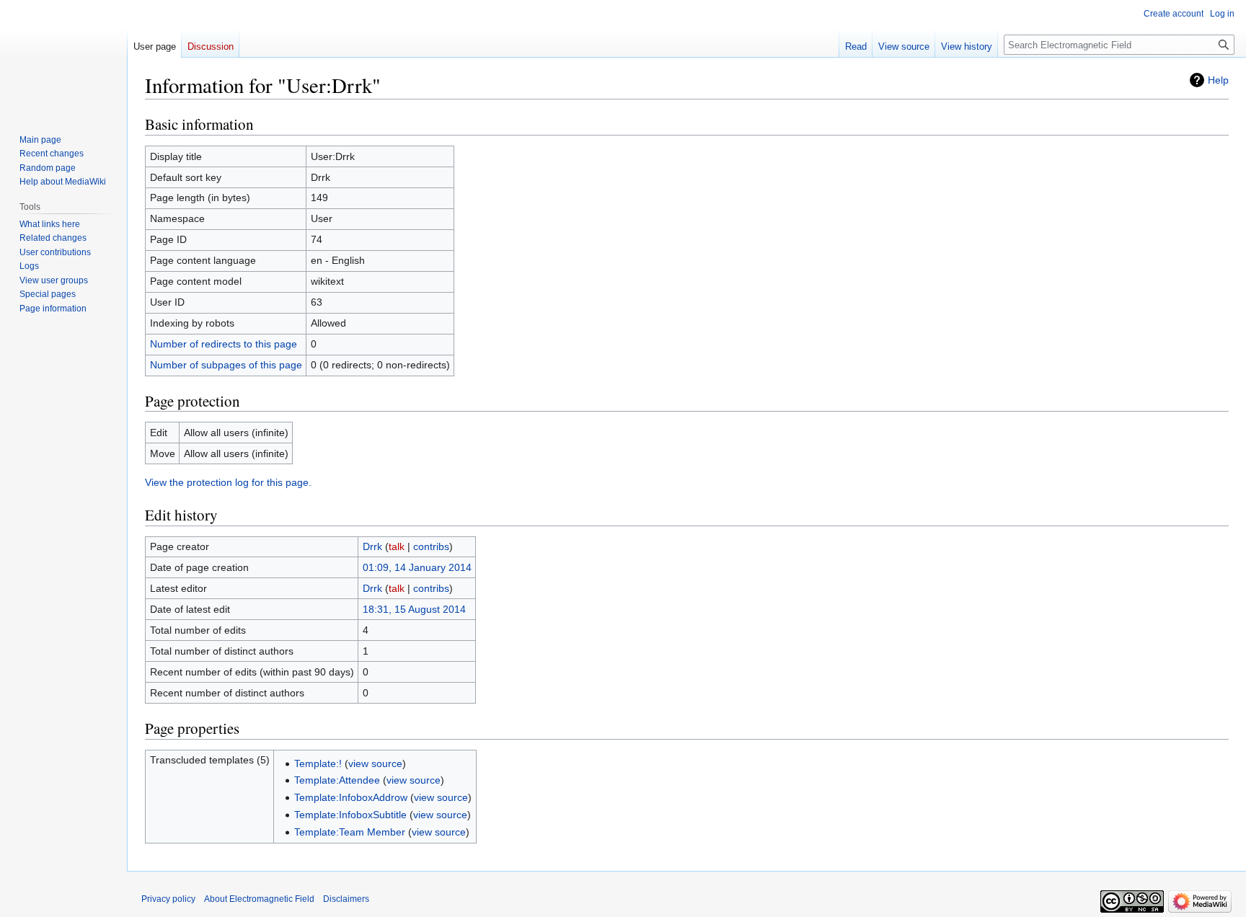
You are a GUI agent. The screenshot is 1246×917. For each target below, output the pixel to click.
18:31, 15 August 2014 (414, 609)
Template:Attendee (337, 780)
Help (1218, 80)
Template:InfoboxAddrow (350, 797)
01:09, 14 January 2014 (417, 567)
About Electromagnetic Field (259, 899)
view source (375, 763)
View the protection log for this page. (228, 482)
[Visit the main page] (63, 57)
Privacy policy (168, 899)
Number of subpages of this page (226, 365)
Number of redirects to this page (223, 344)
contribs (431, 546)
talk (397, 546)
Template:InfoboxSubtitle (350, 814)
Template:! (318, 763)
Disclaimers (346, 899)
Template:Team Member (349, 832)
